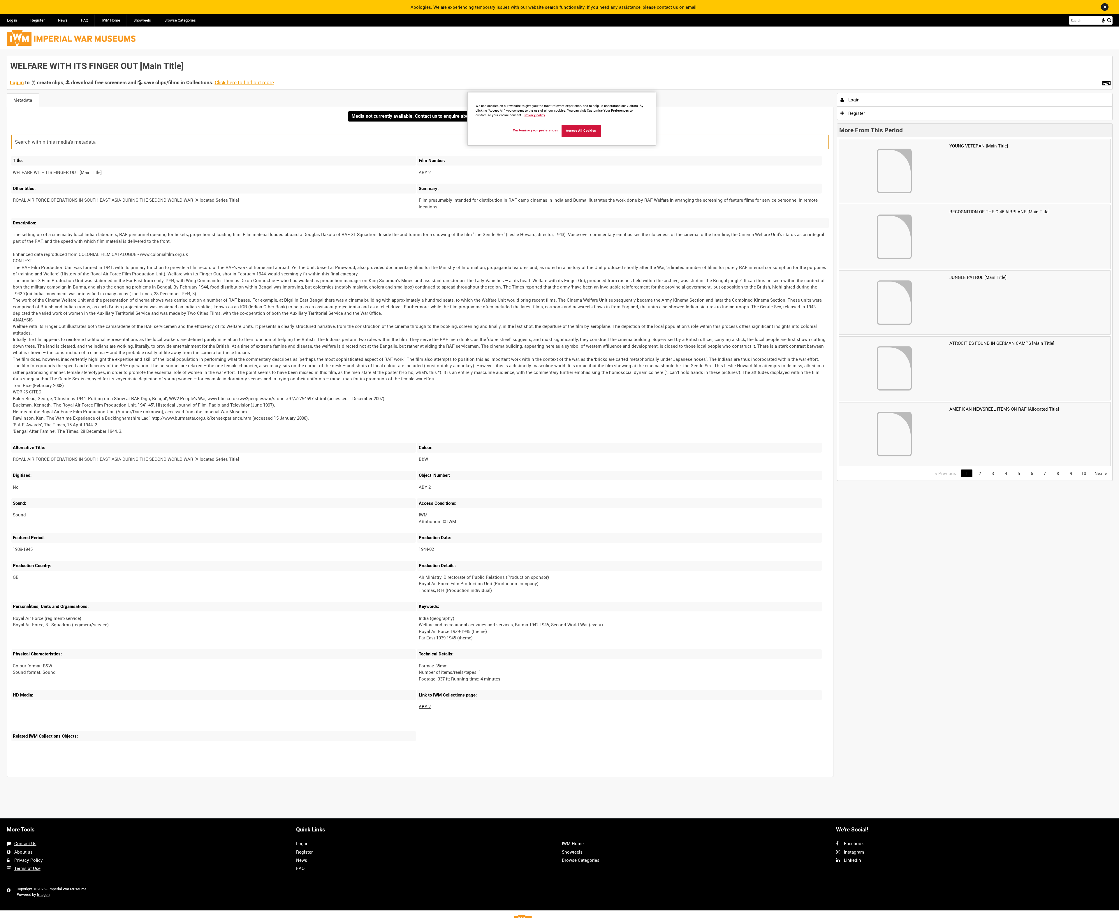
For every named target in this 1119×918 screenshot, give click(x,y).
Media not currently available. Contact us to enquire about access (419, 116)
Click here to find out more (244, 82)
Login (853, 100)
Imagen (43, 894)
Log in (12, 20)
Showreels (142, 20)
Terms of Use (27, 868)
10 (1083, 473)
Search (1109, 20)
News (63, 20)
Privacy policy (535, 115)
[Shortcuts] (1106, 82)
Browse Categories (180, 20)
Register (37, 20)
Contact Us (25, 843)
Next (1101, 473)
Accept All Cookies (581, 131)
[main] (560, 419)
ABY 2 (425, 706)
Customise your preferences (535, 130)
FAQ (84, 20)
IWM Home (111, 20)
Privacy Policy (28, 860)
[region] (561, 119)
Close (1105, 7)
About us (23, 852)
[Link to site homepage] (71, 38)
